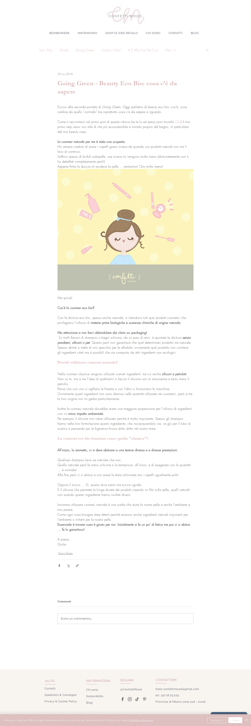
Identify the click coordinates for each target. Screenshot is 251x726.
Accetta (235, 720)
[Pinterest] (144, 699)
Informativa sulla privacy (141, 720)
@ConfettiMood (131, 689)
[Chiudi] (246, 720)
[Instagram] (129, 699)
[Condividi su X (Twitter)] (68, 565)
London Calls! (111, 50)
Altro (168, 50)
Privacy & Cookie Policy (60, 701)
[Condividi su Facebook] (59, 565)
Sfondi (64, 50)
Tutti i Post (45, 50)
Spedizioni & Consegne (60, 695)
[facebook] (122, 699)
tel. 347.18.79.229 (167, 695)
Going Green (85, 50)
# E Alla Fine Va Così (143, 50)
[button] (207, 50)
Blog (89, 702)
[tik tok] (137, 699)
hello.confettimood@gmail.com (177, 689)
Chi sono (92, 689)
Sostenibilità (94, 696)
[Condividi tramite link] (77, 565)
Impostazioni (216, 720)
